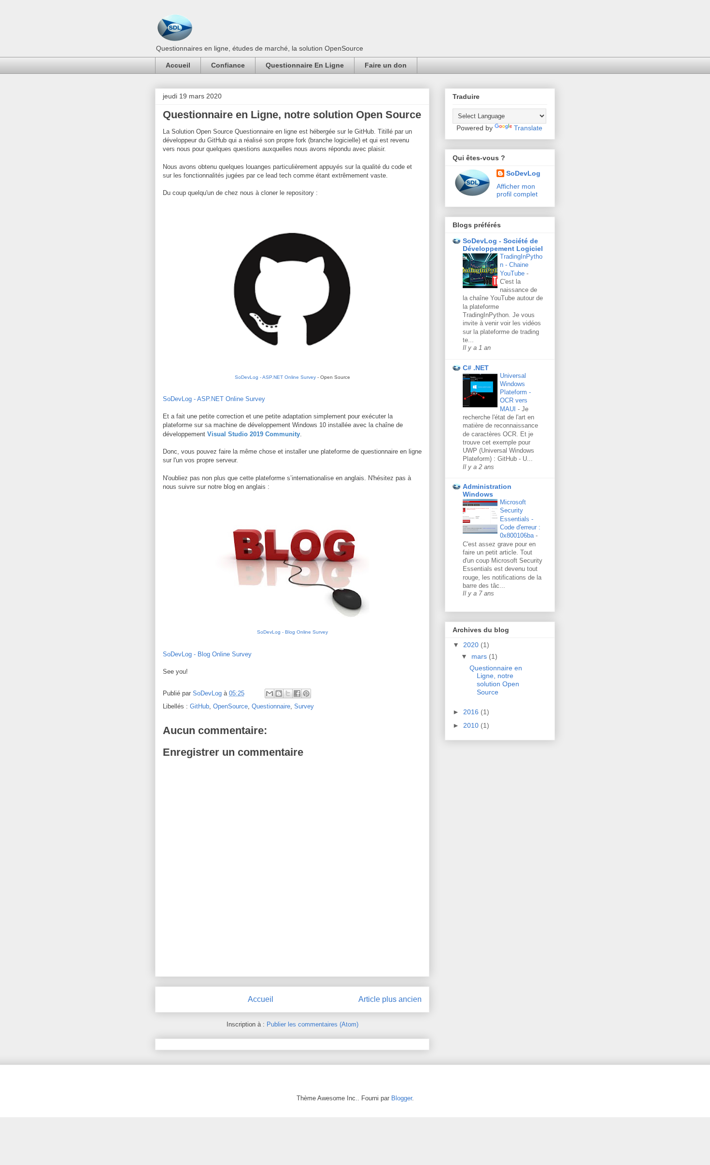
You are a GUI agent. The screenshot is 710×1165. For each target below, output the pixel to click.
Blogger (401, 1098)
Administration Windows (487, 490)
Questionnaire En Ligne (305, 65)
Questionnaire (271, 706)
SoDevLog (523, 173)
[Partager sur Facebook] (297, 693)
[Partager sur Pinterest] (306, 693)
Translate (528, 128)
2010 (472, 725)
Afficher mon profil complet (517, 190)
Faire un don (386, 65)
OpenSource (230, 706)
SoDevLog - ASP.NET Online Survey (275, 377)
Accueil (178, 65)
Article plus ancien (390, 999)
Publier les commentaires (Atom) (312, 1024)
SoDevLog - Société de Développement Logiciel (503, 244)
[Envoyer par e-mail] (269, 693)
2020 (472, 645)
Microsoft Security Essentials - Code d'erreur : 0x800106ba (520, 519)
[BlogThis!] (279, 693)
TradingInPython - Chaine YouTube (521, 265)
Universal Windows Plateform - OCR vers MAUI (515, 392)
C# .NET (476, 368)
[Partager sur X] (288, 693)
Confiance (228, 65)
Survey (304, 706)
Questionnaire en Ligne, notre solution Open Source (495, 680)
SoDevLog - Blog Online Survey (292, 632)
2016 (472, 712)
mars (480, 656)
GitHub (199, 706)
